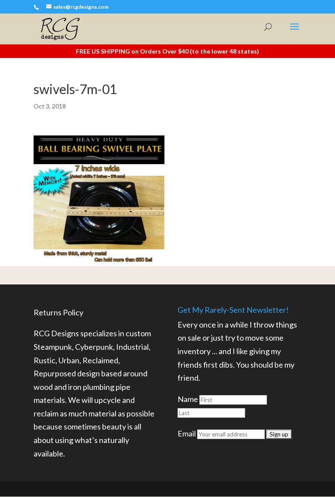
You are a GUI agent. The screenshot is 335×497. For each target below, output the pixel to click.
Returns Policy (58, 312)
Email (187, 433)
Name (188, 399)
